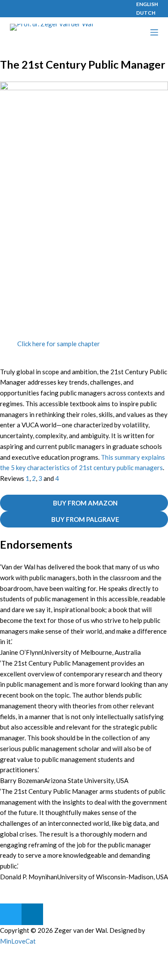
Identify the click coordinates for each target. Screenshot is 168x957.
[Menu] (154, 32)
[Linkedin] (32, 914)
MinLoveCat (18, 941)
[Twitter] (11, 914)
